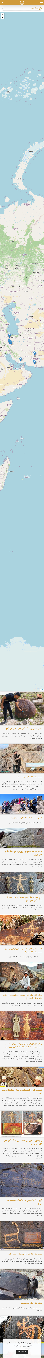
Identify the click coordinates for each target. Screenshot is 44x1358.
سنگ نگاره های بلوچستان (31, 1303)
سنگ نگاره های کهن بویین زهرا (29, 777)
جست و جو (3, 8)
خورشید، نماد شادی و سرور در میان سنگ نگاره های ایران (23, 853)
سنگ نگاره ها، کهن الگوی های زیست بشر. (25, 1254)
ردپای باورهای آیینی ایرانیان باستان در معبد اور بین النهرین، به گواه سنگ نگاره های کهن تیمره (23, 1045)
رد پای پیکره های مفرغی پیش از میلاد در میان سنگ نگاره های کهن (24, 899)
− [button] (2, 17)
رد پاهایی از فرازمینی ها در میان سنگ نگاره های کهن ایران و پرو (23, 1142)
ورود (3, 3)
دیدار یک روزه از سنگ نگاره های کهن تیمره (25, 818)
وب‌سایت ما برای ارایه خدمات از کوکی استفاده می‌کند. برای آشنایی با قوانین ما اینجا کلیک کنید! (22, 1344)
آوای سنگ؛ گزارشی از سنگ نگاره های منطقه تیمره (24, 1202)
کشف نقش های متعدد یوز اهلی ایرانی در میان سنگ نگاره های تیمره (23, 950)
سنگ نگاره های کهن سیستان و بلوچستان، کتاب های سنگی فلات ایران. (22, 997)
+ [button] (2, 14)
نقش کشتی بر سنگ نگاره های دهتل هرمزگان (24, 728)
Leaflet (41, 690)
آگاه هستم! (22, 1351)
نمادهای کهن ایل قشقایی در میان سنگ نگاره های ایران (22, 1092)
